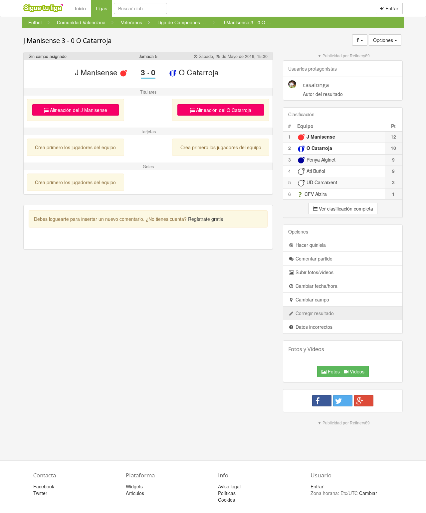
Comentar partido (313, 258)
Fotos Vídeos (345, 371)
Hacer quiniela (310, 245)
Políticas (227, 493)
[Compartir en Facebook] (321, 400)
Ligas (104, 8)
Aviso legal (229, 486)
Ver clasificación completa (345, 208)
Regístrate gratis (205, 219)
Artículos (135, 493)
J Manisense (97, 72)
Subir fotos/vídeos (313, 272)
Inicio (80, 8)
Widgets (134, 486)
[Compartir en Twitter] (342, 400)
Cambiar (368, 493)
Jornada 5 (148, 56)
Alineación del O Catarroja (223, 110)
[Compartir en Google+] (363, 400)
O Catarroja (198, 72)
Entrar (391, 8)
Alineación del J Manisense (78, 110)
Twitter (40, 493)
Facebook (43, 486)
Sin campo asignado (48, 56)
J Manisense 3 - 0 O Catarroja (67, 40)
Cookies (226, 499)
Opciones (383, 40)
